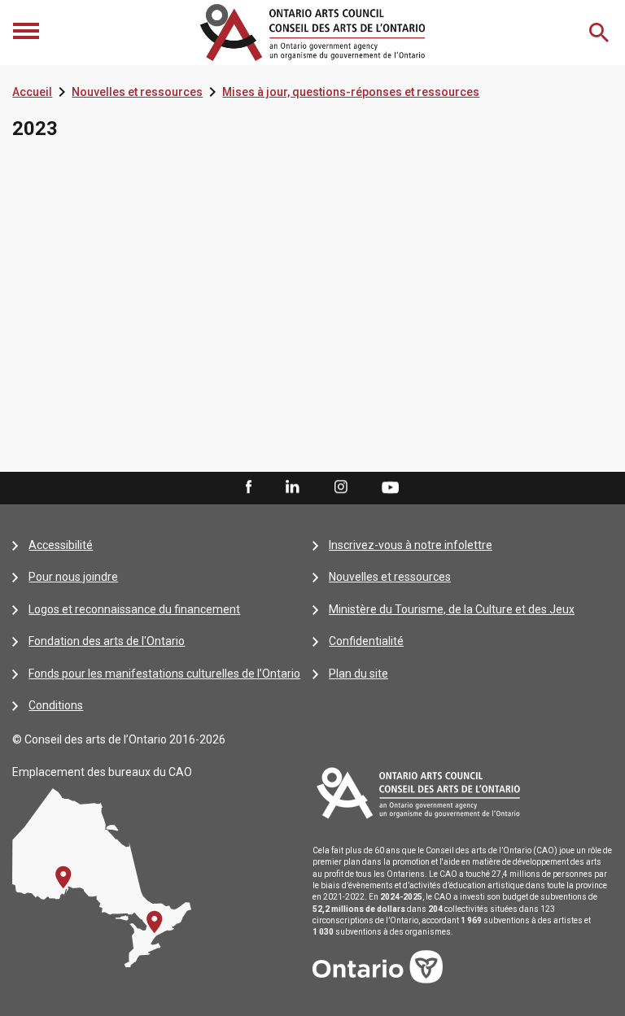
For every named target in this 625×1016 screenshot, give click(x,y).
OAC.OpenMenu (27, 32)
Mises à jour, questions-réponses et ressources (350, 91)
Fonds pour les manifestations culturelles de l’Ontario (164, 673)
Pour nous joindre (73, 576)
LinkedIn (292, 487)
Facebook (247, 487)
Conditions (55, 705)
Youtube (390, 486)
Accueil (32, 91)
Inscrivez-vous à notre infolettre (410, 545)
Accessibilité (60, 545)
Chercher (600, 32)
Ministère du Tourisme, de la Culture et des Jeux (452, 609)
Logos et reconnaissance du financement (134, 609)
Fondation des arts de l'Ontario (106, 641)
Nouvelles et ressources (137, 91)
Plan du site (358, 673)
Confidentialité (366, 641)
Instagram (341, 487)
